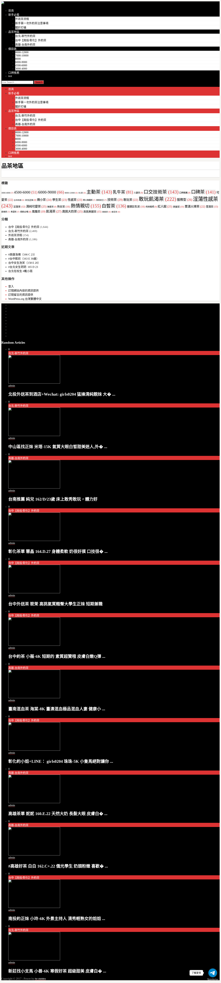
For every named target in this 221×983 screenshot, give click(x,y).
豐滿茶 (212, 206)
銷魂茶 (5, 212)
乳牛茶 (123, 192)
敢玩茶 (130, 199)
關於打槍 (20, 27)
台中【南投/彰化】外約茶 (30, 40)
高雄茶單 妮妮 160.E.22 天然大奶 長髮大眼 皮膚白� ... (57, 813)
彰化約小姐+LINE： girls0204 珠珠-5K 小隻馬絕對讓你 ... (60, 761)
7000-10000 (21, 55)
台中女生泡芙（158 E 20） (24, 262)
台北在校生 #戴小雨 (20, 271)
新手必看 (13, 14)
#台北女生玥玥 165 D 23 (23, 266)
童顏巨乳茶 (136, 206)
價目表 (12, 48)
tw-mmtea (40, 978)
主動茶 (99, 192)
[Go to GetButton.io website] (212, 979)
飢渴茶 (53, 211)
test (10, 76)
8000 (18, 58)
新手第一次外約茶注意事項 (31, 23)
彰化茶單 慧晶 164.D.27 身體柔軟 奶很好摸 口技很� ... (58, 551)
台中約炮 (19, 200)
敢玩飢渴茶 (157, 199)
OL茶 (82, 193)
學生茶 (59, 199)
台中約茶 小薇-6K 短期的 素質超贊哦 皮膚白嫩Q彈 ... (56, 656)
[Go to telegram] (212, 973)
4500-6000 (21, 65)
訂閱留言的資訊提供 (20, 294)
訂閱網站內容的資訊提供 (23, 290)
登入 (11, 286)
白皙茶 (114, 206)
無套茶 (51, 207)
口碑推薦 (13, 72)
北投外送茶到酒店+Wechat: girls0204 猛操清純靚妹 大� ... (61, 394)
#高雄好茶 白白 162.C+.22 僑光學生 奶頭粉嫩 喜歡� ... (58, 866)
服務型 (184, 199)
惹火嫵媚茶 (89, 200)
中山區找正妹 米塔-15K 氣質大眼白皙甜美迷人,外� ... (57, 446)
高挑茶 (106, 212)
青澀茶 (15, 212)
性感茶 (75, 199)
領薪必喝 (25, 212)
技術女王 (101, 200)
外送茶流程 (22, 18)
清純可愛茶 (36, 206)
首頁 (11, 10)
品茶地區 (13, 31)
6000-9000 (21, 62)
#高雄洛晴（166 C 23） (22, 254)
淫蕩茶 (19, 206)
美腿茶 (178, 206)
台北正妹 (30, 200)
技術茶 (115, 199)
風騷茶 (38, 211)
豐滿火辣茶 (195, 206)
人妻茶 (138, 193)
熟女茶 (63, 206)
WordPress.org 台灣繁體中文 (25, 298)
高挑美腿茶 (92, 211)
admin (11, 385)
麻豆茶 (116, 212)
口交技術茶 (161, 192)
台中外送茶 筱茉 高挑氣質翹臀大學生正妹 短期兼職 (55, 604)
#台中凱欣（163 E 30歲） (23, 258)
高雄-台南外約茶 (25, 44)
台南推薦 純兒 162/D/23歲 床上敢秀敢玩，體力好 (53, 499)
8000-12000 (21, 52)
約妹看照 (151, 207)
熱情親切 (86, 206)
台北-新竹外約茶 (25, 36)
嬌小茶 (44, 199)
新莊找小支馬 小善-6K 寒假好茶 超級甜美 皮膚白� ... (57, 971)
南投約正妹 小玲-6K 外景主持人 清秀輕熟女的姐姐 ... (56, 918)
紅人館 (165, 206)
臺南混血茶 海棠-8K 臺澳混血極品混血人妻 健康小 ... (56, 709)
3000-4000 (21, 68)
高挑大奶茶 (72, 211)
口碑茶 (203, 192)
